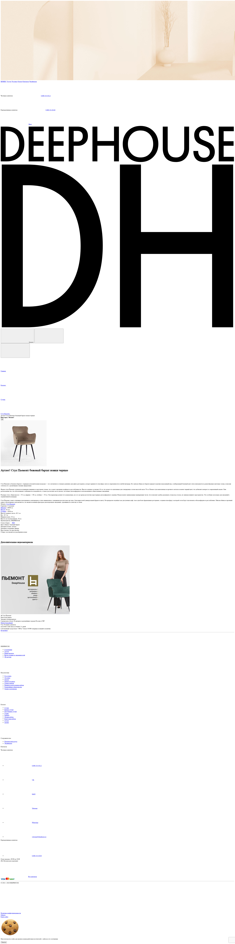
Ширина (3, 508)
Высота (3, 509)
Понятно (3, 942)
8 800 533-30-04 (50, 110)
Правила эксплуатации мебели (14, 685)
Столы (6, 713)
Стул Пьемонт (10, 504)
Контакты (26, 81)
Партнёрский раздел (10, 741)
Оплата (20, 81)
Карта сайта (4, 917)
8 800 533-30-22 (46, 96)
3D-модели (7, 657)
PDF (13, 523)
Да (2, 419)
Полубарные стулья (10, 711)
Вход (30, 124)
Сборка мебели (9, 683)
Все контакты (32, 876)
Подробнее (4, 630)
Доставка (14, 81)
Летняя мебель (8, 717)
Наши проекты (9, 653)
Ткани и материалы (10, 689)
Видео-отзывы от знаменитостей (14, 655)
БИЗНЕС (3, 81)
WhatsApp (35, 822)
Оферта (3, 915)
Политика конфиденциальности (11, 913)
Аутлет (6, 721)
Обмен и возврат (9, 681)
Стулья (6, 708)
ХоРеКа (6, 715)
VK (33, 780)
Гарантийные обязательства (13, 687)
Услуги (9, 81)
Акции (6, 722)
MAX (33, 794)
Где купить (7, 676)
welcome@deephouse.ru (39, 837)
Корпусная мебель (10, 719)
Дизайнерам (33, 81)
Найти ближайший (7, 623)
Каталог (31, 342)
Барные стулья (8, 710)
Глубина (3, 511)
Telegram (34, 808)
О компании (8, 650)
